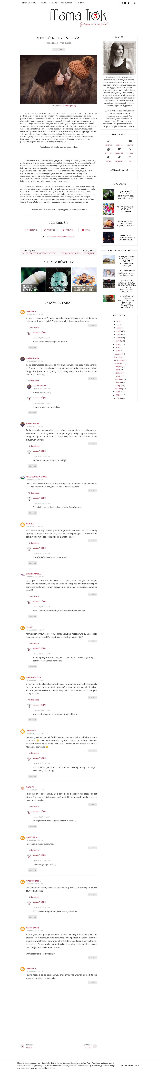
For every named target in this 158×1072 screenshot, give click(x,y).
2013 (118, 398)
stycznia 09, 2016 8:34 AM (41, 456)
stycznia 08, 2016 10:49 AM (35, 577)
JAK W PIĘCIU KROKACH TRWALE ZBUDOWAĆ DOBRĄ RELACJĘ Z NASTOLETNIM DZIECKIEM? (127, 286)
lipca (118, 369)
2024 (119, 324)
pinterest (130, 153)
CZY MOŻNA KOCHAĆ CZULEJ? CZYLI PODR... (84, 289)
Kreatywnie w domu (36, 477)
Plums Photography (67, 105)
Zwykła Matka (33, 574)
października (119, 360)
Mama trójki (39, 332)
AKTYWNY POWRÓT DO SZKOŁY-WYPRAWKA (126, 209)
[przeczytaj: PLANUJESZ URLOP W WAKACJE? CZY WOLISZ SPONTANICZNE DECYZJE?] (109, 263)
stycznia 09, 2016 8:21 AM (41, 861)
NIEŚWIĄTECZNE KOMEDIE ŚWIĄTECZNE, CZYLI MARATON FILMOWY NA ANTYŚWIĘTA (127, 301)
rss (130, 161)
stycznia (118, 388)
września (119, 363)
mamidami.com (33, 677)
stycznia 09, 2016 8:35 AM (41, 503)
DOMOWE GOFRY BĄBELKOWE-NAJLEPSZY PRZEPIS (126, 223)
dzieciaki (58, 50)
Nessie (29, 627)
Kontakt (80, 3)
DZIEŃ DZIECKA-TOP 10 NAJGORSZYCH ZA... (58, 289)
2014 (118, 395)
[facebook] (118, 3)
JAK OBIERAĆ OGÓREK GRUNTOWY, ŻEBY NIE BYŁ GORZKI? (126, 194)
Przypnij (69, 230)
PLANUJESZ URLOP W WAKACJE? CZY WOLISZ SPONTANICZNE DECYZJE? (126, 261)
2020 (118, 337)
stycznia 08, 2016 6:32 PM (35, 840)
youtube (130, 145)
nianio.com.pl (33, 881)
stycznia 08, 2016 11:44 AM (35, 790)
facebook (119, 145)
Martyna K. (32, 837)
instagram (108, 145)
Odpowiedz (92, 325)
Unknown (31, 311)
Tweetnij (51, 230)
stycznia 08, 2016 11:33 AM (35, 630)
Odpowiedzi (34, 327)
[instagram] (121, 3)
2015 (118, 391)
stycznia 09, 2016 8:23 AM (41, 710)
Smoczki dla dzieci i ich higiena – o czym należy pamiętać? (126, 272)
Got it (138, 1065)
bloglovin (119, 153)
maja (118, 376)
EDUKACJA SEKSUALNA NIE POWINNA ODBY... (31, 288)
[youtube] (124, 3)
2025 (119, 321)
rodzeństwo (62, 236)
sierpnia (118, 366)
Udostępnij (32, 230)
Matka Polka (33, 358)
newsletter (119, 161)
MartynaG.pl (32, 928)
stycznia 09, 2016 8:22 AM (41, 817)
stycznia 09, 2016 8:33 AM (41, 553)
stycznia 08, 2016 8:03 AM (41, 403)
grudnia (118, 354)
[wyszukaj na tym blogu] (135, 3)
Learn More (127, 1065)
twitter (108, 161)
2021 (118, 334)
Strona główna (29, 3)
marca (118, 382)
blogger (108, 153)
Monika (30, 523)
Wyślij (88, 230)
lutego (118, 385)
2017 (118, 347)
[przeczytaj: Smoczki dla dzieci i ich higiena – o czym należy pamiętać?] (109, 276)
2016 (118, 350)
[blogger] (128, 3)
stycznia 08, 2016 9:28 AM (35, 526)
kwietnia (118, 379)
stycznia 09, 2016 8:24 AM (41, 654)
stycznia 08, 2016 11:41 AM (35, 680)
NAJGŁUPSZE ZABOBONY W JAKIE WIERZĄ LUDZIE (126, 237)
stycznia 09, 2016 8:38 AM (41, 338)
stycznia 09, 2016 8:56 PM (35, 931)
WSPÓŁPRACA (66, 3)
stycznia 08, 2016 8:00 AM (35, 361)
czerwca (119, 373)
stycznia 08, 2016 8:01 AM (35, 426)
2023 (119, 327)
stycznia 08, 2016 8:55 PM (35, 884)
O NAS (54, 3)
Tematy (44, 3)
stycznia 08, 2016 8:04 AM (35, 480)
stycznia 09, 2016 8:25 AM (41, 607)
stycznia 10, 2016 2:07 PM (35, 971)
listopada (118, 357)
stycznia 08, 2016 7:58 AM (35, 314)
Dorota (30, 787)
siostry (71, 236)
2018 (118, 344)
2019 (118, 341)
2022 (118, 331)
